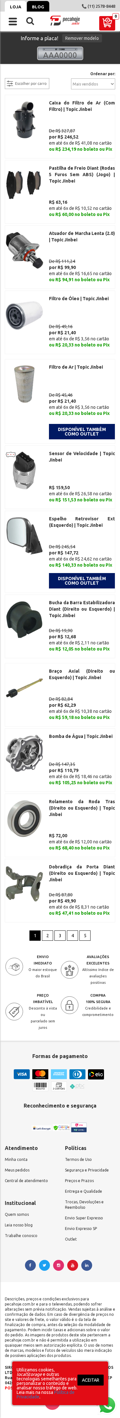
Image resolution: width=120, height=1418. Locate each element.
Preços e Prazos (79, 1181)
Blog (38, 6)
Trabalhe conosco (21, 1236)
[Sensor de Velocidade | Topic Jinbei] (24, 470)
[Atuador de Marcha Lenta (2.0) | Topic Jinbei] (24, 250)
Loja (15, 6)
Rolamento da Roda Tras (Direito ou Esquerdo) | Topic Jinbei (82, 808)
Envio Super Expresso (84, 1218)
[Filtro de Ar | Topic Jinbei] (24, 383)
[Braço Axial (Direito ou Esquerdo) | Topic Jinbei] (24, 687)
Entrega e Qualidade (83, 1191)
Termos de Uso (78, 1159)
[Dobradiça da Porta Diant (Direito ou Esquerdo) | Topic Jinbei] (24, 883)
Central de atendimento (26, 1181)
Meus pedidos (17, 1170)
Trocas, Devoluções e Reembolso (84, 1204)
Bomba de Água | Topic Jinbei (81, 736)
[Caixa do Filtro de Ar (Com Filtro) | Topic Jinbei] (24, 119)
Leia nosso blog (19, 1225)
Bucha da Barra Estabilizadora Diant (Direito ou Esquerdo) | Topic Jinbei (82, 609)
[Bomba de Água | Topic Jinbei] (24, 753)
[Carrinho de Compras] (107, 23)
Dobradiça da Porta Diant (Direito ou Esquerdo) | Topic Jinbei (82, 873)
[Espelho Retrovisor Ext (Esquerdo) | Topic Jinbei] (24, 535)
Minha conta (16, 1159)
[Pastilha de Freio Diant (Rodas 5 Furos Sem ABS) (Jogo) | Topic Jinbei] (24, 184)
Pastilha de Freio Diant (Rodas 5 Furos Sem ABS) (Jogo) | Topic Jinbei (82, 175)
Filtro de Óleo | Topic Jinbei (79, 298)
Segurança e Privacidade (87, 1170)
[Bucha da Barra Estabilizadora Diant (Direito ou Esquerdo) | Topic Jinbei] (24, 619)
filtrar (11, 74)
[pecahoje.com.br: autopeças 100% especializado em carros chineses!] (65, 20)
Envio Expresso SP (81, 1228)
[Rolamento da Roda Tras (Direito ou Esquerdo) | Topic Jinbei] (24, 818)
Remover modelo (82, 38)
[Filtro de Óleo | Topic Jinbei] (24, 315)
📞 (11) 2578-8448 (98, 6)
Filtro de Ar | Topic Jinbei (76, 367)
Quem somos (17, 1214)
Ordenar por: (102, 74)
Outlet (71, 1239)
